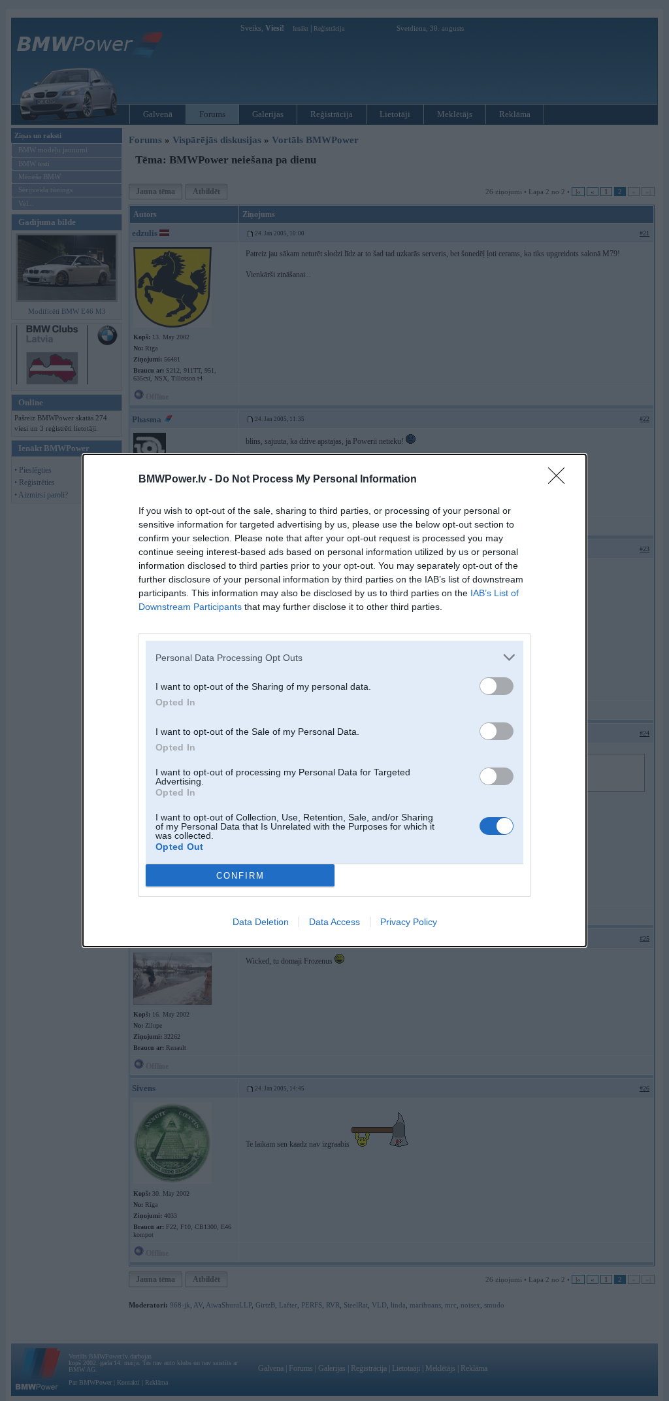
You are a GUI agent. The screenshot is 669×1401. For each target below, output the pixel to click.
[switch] (497, 686)
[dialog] (334, 700)
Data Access (334, 922)
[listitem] (334, 657)
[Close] (560, 479)
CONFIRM (240, 876)
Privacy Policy (408, 922)
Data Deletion (261, 922)
